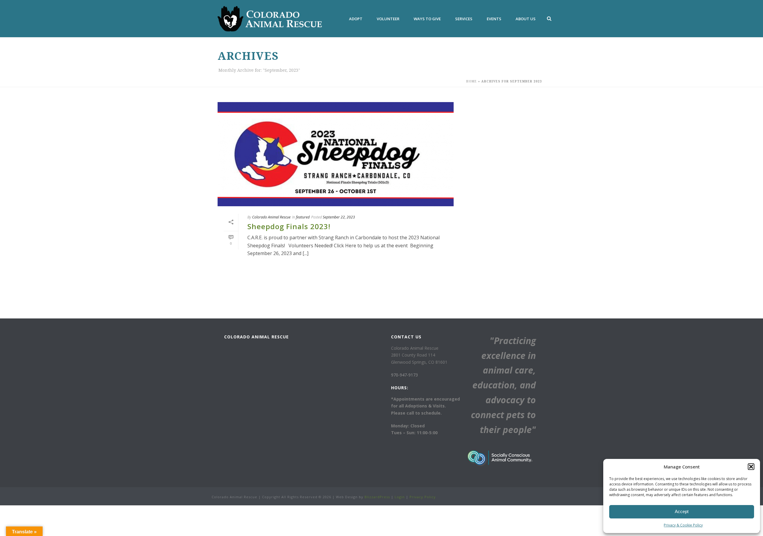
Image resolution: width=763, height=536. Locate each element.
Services (463, 18)
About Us (526, 18)
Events (494, 18)
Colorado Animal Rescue (271, 217)
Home (471, 81)
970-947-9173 (404, 375)
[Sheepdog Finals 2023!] (336, 154)
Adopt (355, 18)
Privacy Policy (423, 497)
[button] (751, 467)
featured (303, 217)
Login (400, 497)
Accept (681, 511)
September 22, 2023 (339, 217)
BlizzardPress (377, 497)
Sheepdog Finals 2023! (289, 226)
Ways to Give (427, 18)
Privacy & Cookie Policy (683, 525)
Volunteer (388, 18)
